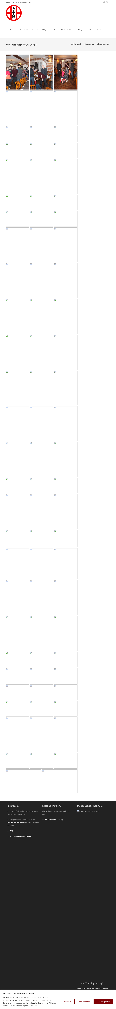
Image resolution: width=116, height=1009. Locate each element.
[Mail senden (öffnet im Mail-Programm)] (109, 2)
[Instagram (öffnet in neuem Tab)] (107, 2)
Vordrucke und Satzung (54, 819)
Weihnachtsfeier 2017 (103, 44)
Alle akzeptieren (104, 1002)
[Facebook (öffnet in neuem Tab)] (104, 2)
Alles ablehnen (84, 1002)
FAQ (30, 2)
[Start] (68, 44)
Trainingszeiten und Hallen (20, 836)
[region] (58, 999)
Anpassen (67, 1002)
